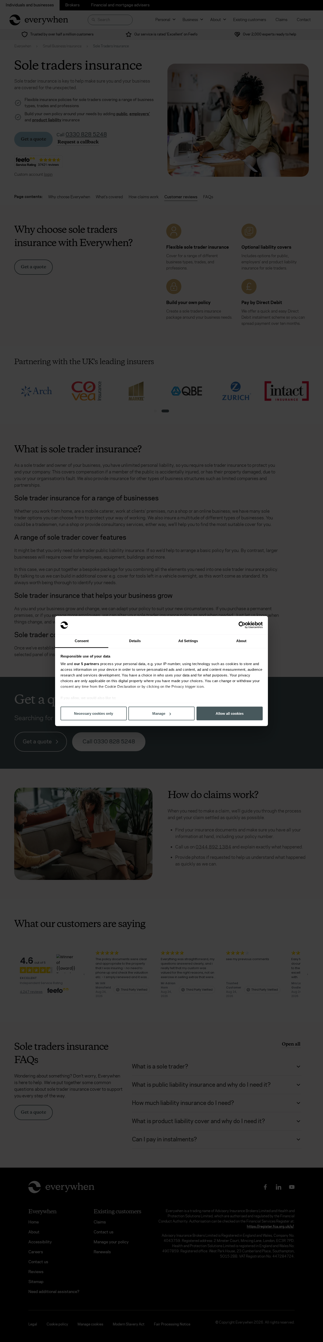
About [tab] (241, 641)
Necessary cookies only (93, 713)
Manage (158, 713)
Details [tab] (135, 641)
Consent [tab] (82, 641)
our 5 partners (86, 664)
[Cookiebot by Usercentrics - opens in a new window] (242, 625)
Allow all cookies (230, 713)
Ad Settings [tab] (188, 641)
